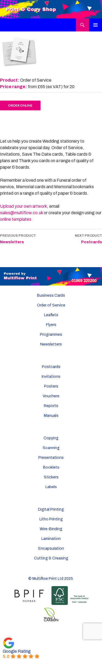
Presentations (51, 458)
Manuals (51, 416)
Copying (51, 438)
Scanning (51, 448)
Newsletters (18, 239)
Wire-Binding (51, 529)
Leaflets (51, 315)
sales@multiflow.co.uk (21, 212)
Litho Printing (51, 519)
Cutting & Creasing (51, 558)
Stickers (51, 477)
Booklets (51, 467)
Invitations (51, 377)
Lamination (51, 539)
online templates (15, 219)
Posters (51, 386)
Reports (51, 406)
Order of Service (51, 305)
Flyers (51, 325)
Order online (20, 105)
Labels (51, 487)
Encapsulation (51, 548)
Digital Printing (51, 509)
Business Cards (51, 295)
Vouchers (51, 396)
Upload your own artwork (23, 206)
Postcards (88, 239)
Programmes (51, 334)
